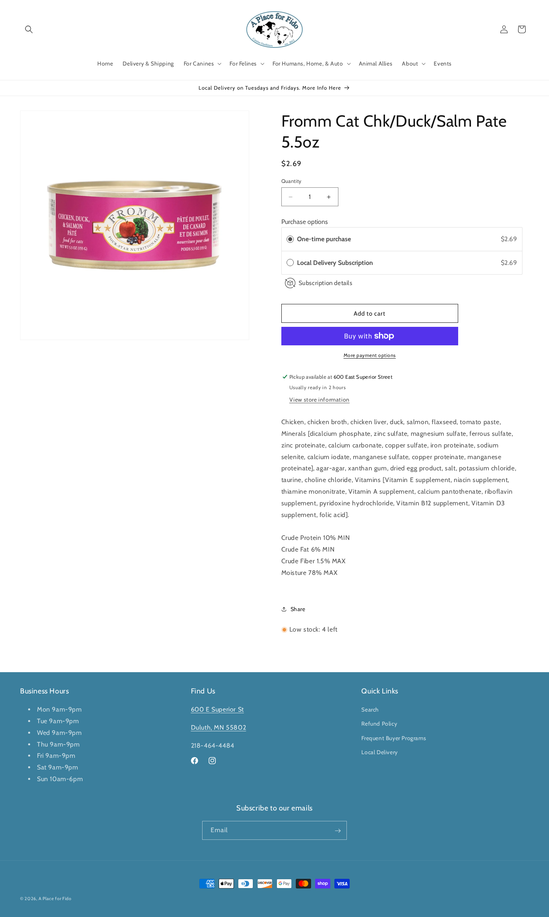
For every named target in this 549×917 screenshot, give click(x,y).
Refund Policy (379, 724)
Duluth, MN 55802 (218, 727)
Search (370, 710)
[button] (29, 29)
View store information (319, 399)
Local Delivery (379, 752)
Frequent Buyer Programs (393, 738)
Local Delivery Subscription (336, 263)
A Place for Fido (55, 898)
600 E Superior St (217, 710)
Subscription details (325, 283)
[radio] (290, 239)
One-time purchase (324, 239)
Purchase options (304, 222)
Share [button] (298, 609)
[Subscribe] (337, 830)
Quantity (291, 181)
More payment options (370, 355)
